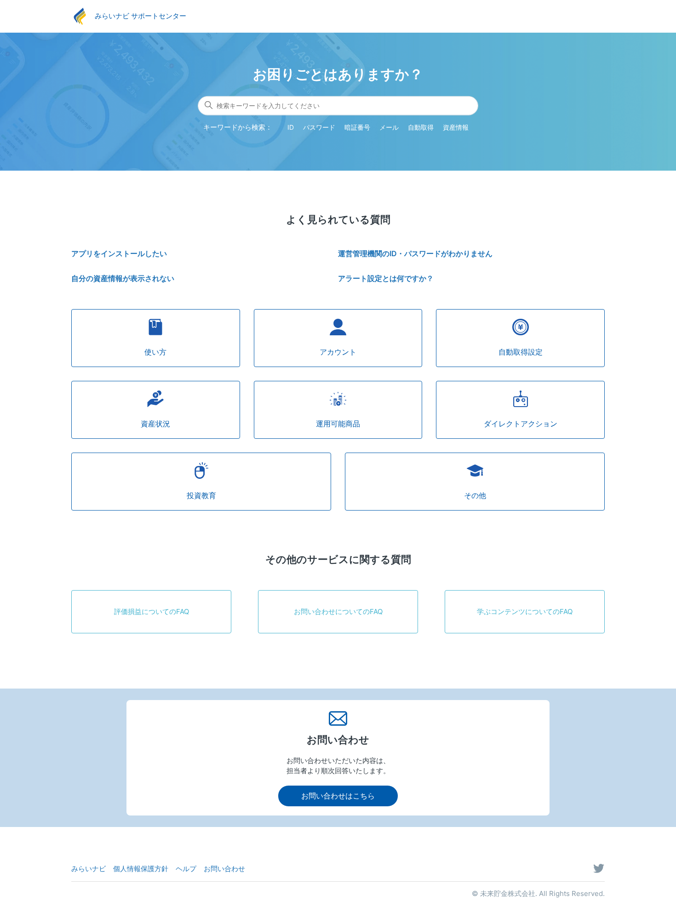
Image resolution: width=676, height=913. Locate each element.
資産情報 (456, 127)
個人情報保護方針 (140, 868)
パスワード (319, 127)
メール (389, 127)
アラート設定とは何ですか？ (386, 278)
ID (290, 127)
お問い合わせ (224, 868)
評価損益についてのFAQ (151, 611)
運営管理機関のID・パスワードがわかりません (415, 253)
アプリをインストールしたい (119, 253)
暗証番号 (357, 127)
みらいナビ (88, 868)
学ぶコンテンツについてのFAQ (525, 611)
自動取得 (421, 127)
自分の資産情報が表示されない (122, 278)
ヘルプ (186, 868)
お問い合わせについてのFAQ (338, 611)
